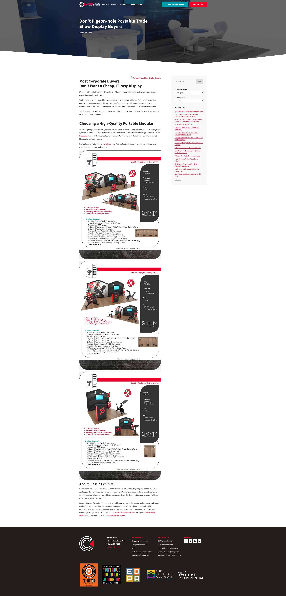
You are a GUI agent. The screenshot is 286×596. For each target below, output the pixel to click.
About (133, 4)
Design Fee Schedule (139, 545)
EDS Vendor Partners (165, 541)
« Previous (178, 180)
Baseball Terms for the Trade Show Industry (186, 160)
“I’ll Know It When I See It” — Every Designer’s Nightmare (186, 165)
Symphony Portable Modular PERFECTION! (189, 111)
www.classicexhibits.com (124, 512)
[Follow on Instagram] (199, 541)
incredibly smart (108, 144)
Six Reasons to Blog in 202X (183, 125)
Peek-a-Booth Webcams (141, 556)
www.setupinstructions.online (169, 556)
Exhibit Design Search (175, 4)
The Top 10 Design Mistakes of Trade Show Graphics (189, 144)
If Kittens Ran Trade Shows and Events (187, 156)
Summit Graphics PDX (166, 545)
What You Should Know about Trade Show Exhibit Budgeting (189, 139)
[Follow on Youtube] (190, 541)
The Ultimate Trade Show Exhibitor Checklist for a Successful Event (186, 116)
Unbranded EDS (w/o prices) (168, 552)
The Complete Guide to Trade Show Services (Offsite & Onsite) (186, 134)
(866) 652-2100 (113, 547)
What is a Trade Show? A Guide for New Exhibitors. (187, 129)
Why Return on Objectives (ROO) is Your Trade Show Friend (188, 152)
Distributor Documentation (142, 552)
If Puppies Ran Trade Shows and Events (188, 148)
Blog (140, 4)
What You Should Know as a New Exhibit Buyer (188, 175)
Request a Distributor (140, 541)
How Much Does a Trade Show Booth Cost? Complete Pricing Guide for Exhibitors (189, 121)
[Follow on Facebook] (186, 541)
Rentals (114, 4)
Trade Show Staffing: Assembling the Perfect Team (187, 170)
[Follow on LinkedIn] (195, 541)
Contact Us (198, 4)
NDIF (133, 548)
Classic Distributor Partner (115, 515)
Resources (124, 4)
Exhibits (105, 4)
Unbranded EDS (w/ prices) (168, 548)
